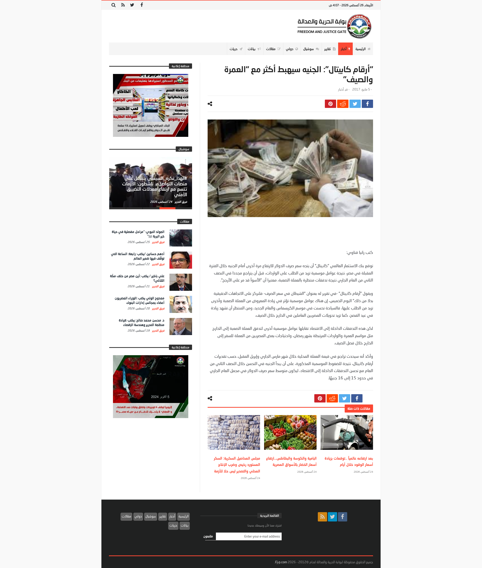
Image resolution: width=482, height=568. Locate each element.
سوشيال (150, 516)
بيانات (185, 525)
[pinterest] (330, 104)
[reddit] (342, 104)
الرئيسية (183, 516)
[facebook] (367, 104)
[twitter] (355, 104)
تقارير (162, 516)
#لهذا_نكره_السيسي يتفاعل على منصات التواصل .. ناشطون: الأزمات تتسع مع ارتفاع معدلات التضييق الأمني (154, 186)
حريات (173, 525)
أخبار (341, 89)
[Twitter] (132, 5)
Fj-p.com (281, 562)
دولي (138, 516)
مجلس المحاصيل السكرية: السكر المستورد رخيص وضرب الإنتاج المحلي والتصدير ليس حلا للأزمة (237, 464)
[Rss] (123, 5)
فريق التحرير (180, 201)
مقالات (126, 516)
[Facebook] (141, 5)
